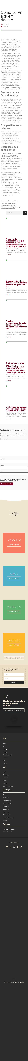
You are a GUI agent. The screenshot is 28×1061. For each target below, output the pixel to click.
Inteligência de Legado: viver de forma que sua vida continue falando (16, 409)
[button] (14, 720)
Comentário (4, 439)
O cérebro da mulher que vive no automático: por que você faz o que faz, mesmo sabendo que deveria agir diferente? (16, 368)
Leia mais (8, 254)
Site (1, 471)
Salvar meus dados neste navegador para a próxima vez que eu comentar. (13, 480)
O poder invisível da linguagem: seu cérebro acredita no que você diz (16, 284)
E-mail (2, 465)
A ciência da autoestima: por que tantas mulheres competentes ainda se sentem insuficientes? (16, 243)
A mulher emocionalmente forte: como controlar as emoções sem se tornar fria (16, 325)
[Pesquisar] (25, 213)
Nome (2, 459)
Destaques (5, 24)
